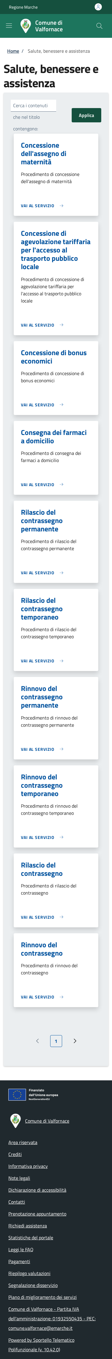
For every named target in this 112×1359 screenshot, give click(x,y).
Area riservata (22, 1142)
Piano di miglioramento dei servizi (42, 1297)
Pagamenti (19, 1261)
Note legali (19, 1178)
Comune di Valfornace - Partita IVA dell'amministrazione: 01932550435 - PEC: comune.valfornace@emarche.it (52, 1318)
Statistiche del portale (30, 1237)
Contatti (16, 1201)
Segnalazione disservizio (33, 1285)
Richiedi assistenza (27, 1225)
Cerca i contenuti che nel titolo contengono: (30, 117)
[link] (43, 205)
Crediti (15, 1154)
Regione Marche (23, 7)
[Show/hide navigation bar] (9, 25)
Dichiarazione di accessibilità (37, 1189)
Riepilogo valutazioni (29, 1273)
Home (13, 50)
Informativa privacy (28, 1166)
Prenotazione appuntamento (37, 1213)
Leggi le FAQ (20, 1249)
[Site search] (99, 25)
